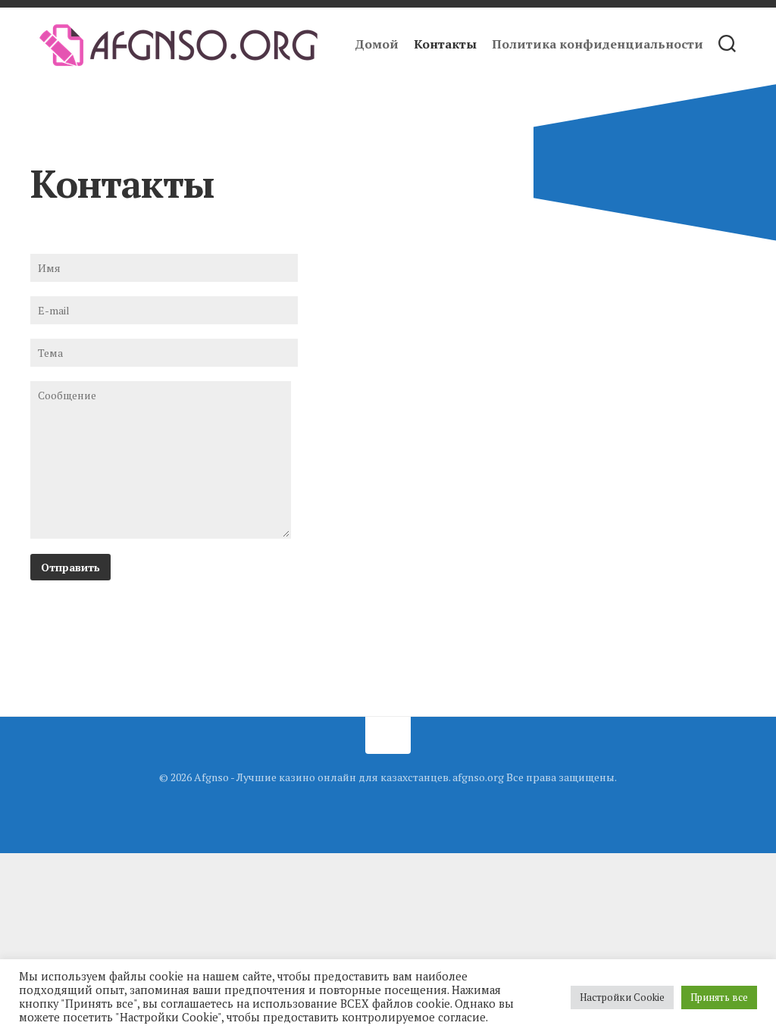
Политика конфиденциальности (597, 44)
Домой (377, 44)
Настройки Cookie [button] (622, 997)
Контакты (445, 44)
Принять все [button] (719, 997)
